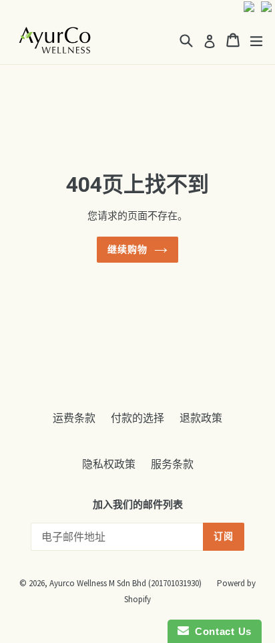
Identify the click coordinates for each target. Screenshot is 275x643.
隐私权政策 (108, 464)
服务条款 (172, 464)
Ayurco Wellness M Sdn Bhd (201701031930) (125, 583)
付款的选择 (137, 417)
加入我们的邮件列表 (138, 505)
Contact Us (220, 631)
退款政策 (201, 417)
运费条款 (74, 417)
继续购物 (127, 249)
